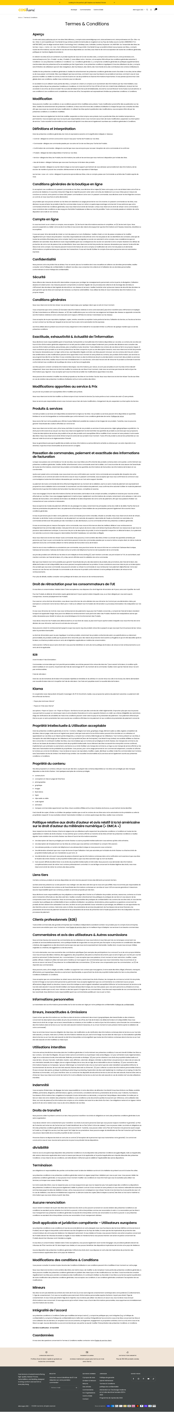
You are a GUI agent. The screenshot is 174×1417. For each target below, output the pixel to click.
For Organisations (89, 1393)
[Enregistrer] (76, 1387)
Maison (20, 17)
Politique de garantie (107, 1377)
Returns (85, 1384)
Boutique (74, 10)
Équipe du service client (78, 927)
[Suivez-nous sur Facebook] (133, 1378)
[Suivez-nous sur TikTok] (153, 1378)
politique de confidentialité (109, 1387)
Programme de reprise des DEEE (111, 1398)
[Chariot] (155, 10)
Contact (86, 1399)
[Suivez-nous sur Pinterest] (143, 1378)
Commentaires (85, 10)
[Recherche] (147, 9)
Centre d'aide (98, 10)
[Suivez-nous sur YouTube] (148, 1378)
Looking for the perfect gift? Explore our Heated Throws (87, 2)
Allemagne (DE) (138, 10)
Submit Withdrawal (106, 1381)
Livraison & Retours (89, 1381)
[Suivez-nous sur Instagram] (138, 1378)
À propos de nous (89, 1377)
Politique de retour (117, 416)
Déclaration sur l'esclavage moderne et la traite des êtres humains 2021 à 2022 (113, 1392)
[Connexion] (151, 9)
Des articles (87, 1387)
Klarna (50, 694)
